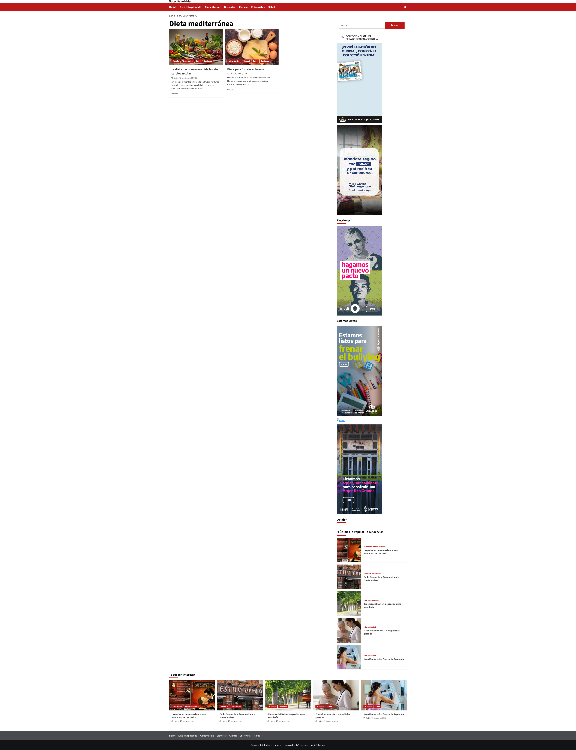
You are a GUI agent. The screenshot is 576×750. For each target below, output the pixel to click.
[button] (405, 7)
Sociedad (375, 600)
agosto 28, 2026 (188, 721)
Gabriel (176, 721)
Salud (271, 7)
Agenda (176, 61)
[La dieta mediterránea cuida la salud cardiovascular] (196, 47)
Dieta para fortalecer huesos (245, 69)
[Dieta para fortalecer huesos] (252, 47)
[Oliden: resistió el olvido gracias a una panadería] (349, 603)
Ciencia (243, 7)
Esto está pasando (190, 7)
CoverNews (303, 745)
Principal (246, 61)
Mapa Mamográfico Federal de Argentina (383, 659)
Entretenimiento (380, 547)
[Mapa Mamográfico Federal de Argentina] (349, 656)
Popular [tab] (358, 532)
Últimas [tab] (344, 532)
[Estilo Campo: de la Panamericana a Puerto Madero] (349, 576)
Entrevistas (258, 7)
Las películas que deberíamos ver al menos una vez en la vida (381, 552)
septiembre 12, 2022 (189, 78)
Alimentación (212, 7)
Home (172, 7)
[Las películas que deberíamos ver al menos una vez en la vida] (349, 549)
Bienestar (229, 7)
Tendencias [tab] (375, 532)
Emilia (176, 78)
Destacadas (367, 547)
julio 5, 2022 (242, 74)
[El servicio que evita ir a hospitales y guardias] (349, 630)
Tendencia (208, 61)
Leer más (174, 93)
